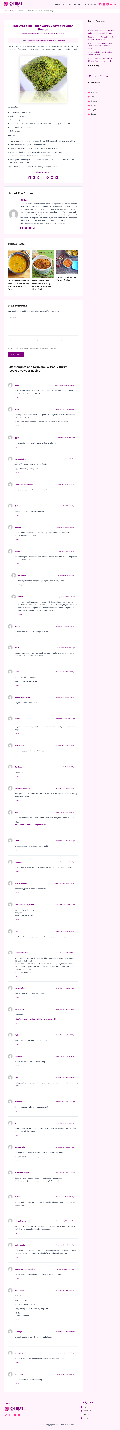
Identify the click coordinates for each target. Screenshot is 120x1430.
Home (57, 4)
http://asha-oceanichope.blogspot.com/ (30, 825)
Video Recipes (90, 4)
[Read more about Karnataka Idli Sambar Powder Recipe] (67, 262)
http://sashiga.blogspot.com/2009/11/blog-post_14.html (36, 1019)
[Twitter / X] (43, 177)
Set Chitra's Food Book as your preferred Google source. (46, 40)
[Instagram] (104, 4)
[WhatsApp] (39, 177)
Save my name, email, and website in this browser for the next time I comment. (33, 348)
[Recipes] (85, 1414)
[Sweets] (92, 114)
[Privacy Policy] (87, 1418)
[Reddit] (57, 177)
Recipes (77, 4)
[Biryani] (92, 109)
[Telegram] (47, 177)
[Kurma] (92, 105)
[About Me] (86, 1410)
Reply (17, 397)
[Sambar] (92, 96)
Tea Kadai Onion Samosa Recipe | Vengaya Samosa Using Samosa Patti (100, 45)
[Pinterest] (107, 4)
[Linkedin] (52, 177)
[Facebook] (100, 4)
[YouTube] (111, 4)
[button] (81, 4)
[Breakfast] (93, 92)
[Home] (84, 1407)
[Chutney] (92, 101)
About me (66, 4)
